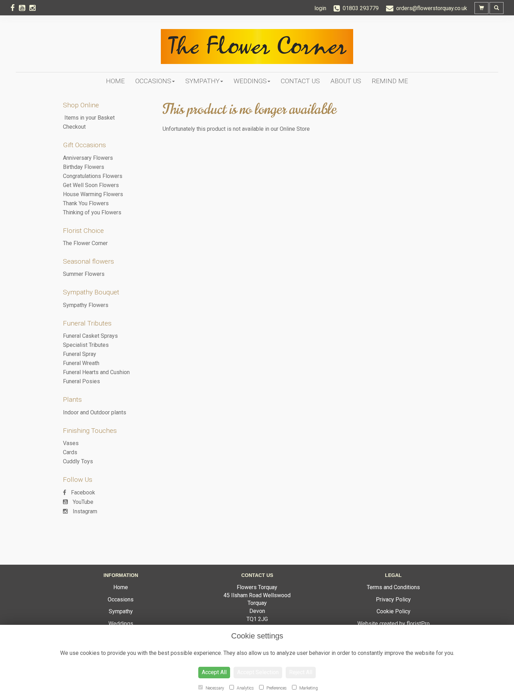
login (320, 8)
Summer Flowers (84, 274)
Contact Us (300, 81)
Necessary (214, 688)
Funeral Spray (79, 354)
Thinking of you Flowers (92, 212)
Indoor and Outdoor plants (94, 412)
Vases (71, 443)
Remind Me (390, 81)
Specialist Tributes (86, 345)
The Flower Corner (85, 243)
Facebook (82, 492)
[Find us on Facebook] (14, 8)
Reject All (300, 672)
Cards (70, 452)
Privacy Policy (393, 599)
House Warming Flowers (93, 194)
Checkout (74, 126)
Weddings (250, 81)
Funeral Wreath (81, 363)
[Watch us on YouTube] (24, 8)
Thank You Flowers (86, 203)
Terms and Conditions (393, 587)
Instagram (84, 511)
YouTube (82, 502)
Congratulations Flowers (92, 176)
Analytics (245, 688)
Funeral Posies (81, 381)
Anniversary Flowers (88, 158)
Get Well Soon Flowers (91, 185)
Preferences (276, 688)
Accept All (214, 672)
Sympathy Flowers (85, 305)
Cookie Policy (394, 611)
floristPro (418, 623)
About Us (345, 81)
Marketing (308, 688)
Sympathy (202, 81)
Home (115, 81)
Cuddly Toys (78, 461)
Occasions (153, 81)
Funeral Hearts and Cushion (96, 372)
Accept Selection (258, 672)
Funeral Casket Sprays (90, 336)
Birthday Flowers (83, 167)
